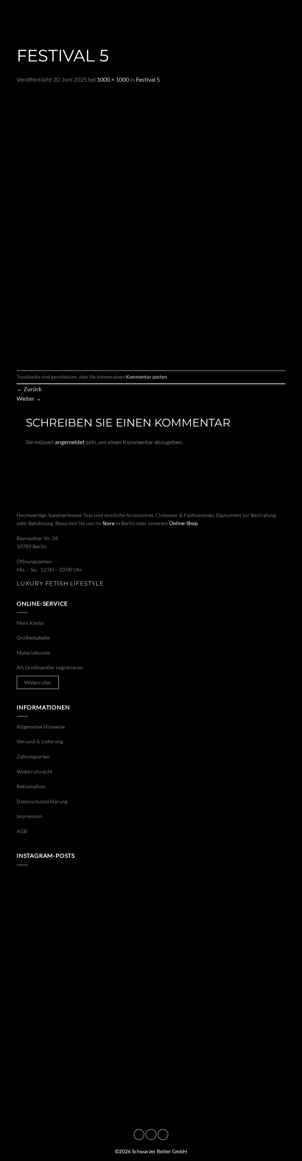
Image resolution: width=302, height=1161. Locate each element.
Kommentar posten (146, 377)
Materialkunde (33, 652)
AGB (22, 831)
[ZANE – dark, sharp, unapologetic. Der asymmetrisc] (219, 913)
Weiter (29, 398)
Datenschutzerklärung (42, 801)
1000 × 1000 (113, 79)
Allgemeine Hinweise (41, 726)
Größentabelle (33, 637)
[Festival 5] (151, 226)
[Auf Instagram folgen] (151, 1134)
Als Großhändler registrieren (50, 667)
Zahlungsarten (33, 756)
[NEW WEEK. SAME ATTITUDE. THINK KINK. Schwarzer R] (83, 990)
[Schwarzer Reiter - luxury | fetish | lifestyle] (151, 17)
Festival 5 (148, 79)
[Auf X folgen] (163, 1134)
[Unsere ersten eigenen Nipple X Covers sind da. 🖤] (83, 913)
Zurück (29, 388)
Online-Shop (183, 523)
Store (108, 523)
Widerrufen (37, 682)
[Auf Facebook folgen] (139, 1134)
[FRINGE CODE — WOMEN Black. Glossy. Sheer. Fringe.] (219, 1068)
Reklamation (31, 786)
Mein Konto (30, 623)
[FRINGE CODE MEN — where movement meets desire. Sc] (83, 1068)
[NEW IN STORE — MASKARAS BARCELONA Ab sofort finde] (219, 990)
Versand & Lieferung (40, 741)
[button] (15, 17)
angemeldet (70, 441)
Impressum (29, 816)
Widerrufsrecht (34, 771)
